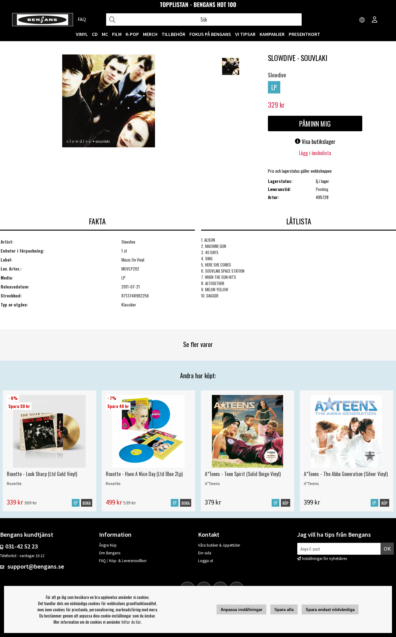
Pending (322, 189)
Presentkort (304, 34)
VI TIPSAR (245, 34)
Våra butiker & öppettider (219, 545)
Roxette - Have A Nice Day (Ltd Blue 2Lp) (144, 474)
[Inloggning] (374, 20)
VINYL (82, 34)
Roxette (14, 483)
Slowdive (277, 75)
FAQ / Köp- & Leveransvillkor (123, 560)
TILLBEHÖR (173, 34)
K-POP (132, 34)
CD (95, 34)
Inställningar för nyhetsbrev (324, 558)
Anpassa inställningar (241, 609)
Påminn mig (315, 123)
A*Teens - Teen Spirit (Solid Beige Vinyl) (243, 474)
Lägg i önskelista (315, 153)
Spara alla (284, 609)
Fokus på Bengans (210, 34)
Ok (387, 548)
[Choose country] (362, 20)
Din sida (204, 553)
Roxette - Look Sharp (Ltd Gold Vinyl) (42, 474)
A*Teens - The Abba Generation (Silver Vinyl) (346, 474)
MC (105, 34)
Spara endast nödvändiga (330, 609)
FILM (117, 34)
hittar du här (131, 622)
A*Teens (212, 483)
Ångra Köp (108, 545)
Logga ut (205, 560)
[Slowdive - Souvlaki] (108, 101)
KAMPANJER (272, 34)
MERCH (150, 34)
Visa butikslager (317, 141)
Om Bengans (109, 553)
